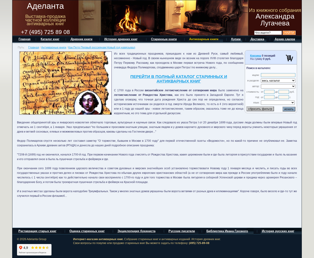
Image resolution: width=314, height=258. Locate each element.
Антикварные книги (53, 47)
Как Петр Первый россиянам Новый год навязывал (101, 47)
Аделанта (45, 6)
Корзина (255, 55)
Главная (33, 47)
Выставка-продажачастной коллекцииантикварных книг (45, 20)
